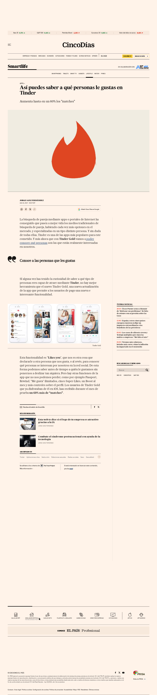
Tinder (22, 457)
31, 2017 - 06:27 (27, 203)
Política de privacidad (56, 689)
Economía (50, 56)
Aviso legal (17, 689)
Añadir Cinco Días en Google (90, 209)
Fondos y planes (71, 56)
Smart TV (73, 73)
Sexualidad (90, 457)
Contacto (10, 689)
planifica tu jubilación (64, 618)
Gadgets (81, 73)
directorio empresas (97, 618)
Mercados (41, 56)
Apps (22, 83)
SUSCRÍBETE (127, 56)
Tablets (65, 73)
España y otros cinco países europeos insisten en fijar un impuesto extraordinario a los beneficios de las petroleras (131, 324)
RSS (79, 689)
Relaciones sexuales (58, 457)
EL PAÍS (103, 55)
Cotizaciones (59, 56)
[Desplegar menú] (9, 45)
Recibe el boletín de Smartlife (34, 407)
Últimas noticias (84, 56)
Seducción (45, 457)
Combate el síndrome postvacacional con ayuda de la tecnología (69, 438)
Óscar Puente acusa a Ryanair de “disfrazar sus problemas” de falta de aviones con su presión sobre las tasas (132, 312)
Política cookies (27, 689)
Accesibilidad (68, 689)
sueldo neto (48, 618)
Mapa (75, 689)
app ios (130, 618)
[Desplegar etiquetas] (99, 456)
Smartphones (56, 73)
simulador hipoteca (31, 618)
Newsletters (84, 689)
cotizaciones (113, 618)
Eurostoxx (127, 375)
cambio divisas (81, 618)
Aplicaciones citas (33, 457)
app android (141, 618)
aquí (71, 469)
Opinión (94, 56)
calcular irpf (15, 618)
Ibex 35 (15, 33)
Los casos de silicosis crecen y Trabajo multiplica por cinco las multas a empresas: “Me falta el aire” (132, 334)
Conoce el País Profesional (78, 630)
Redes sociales (73, 457)
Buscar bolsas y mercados (128, 363)
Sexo (82, 457)
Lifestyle (89, 73)
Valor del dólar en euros (127, 33)
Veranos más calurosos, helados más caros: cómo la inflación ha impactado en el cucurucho (132, 344)
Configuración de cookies (41, 689)
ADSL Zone (142, 67)
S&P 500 (40, 33)
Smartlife (18, 66)
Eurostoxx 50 (96, 33)
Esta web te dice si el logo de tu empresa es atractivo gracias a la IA (68, 421)
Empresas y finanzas (30, 56)
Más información (26, 469)
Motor (96, 73)
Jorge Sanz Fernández (32, 200)
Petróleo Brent (67, 33)
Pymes (103, 73)
